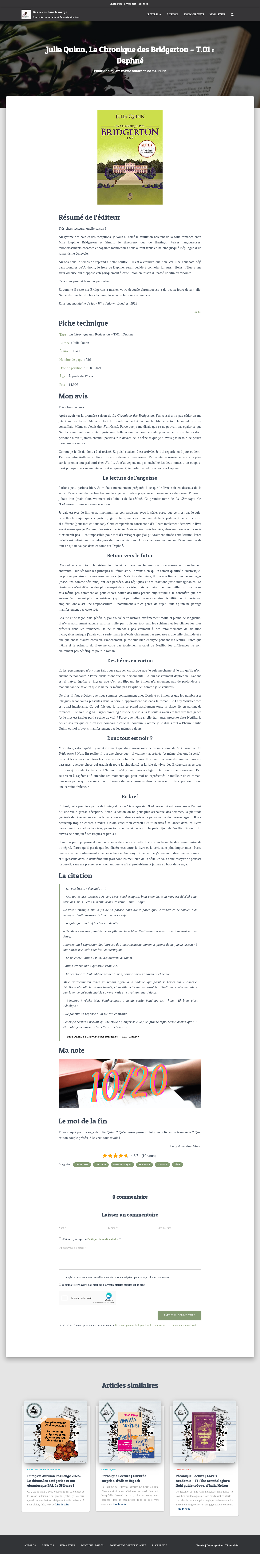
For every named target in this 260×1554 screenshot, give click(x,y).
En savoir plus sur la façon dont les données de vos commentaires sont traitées (157, 1325)
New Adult (144, 1165)
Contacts (48, 1545)
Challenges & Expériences (43, 1469)
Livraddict (130, 3)
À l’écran (172, 14)
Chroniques (108, 1469)
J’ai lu (196, 312)
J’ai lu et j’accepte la (91, 1239)
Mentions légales (92, 1545)
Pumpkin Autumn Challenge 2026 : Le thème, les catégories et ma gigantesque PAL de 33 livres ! (54, 1480)
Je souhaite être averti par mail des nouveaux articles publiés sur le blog (103, 1284)
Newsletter (217, 14)
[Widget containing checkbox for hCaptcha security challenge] (87, 1298)
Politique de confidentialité (103, 1239)
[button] (160, 14)
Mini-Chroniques (122, 1165)
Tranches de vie (194, 14)
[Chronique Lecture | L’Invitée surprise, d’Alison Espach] (130, 1431)
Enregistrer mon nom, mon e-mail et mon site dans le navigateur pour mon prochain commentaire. (117, 1277)
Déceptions (82, 1165)
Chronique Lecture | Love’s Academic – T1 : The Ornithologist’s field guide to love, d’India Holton (203, 1480)
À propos (30, 1545)
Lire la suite (62, 1504)
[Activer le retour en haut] (252, 1546)
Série (177, 1165)
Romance (162, 1165)
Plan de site (159, 1545)
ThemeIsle (231, 1545)
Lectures (153, 14)
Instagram (116, 3)
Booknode (144, 3)
